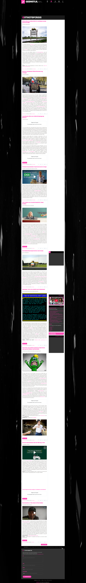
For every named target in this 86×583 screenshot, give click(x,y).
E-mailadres (25, 571)
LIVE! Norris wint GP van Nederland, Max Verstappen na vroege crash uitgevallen (56, 317)
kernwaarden (32, 44)
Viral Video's (38, 580)
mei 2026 (51, 329)
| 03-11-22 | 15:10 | (30, 248)
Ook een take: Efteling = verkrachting (54, 313)
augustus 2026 (52, 326)
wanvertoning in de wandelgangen (28, 151)
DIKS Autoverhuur (49, 580)
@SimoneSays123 (42, 396)
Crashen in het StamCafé (53, 312)
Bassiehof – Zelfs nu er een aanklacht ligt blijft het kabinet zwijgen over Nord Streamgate (56, 322)
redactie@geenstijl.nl (40, 554)
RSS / (36, 547)
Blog (45, 580)
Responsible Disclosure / (51, 547)
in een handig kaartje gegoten (29, 101)
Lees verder (25, 162)
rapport (30, 99)
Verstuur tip (27, 576)
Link (23, 563)
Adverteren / (57, 547)
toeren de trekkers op (29, 460)
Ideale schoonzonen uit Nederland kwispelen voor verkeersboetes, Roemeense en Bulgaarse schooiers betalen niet (56, 315)
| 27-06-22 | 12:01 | (30, 500)
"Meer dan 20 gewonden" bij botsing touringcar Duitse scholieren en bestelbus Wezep (56, 311)
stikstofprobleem (42, 415)
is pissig (29, 381)
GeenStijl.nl (38, 582)
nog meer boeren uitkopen (41, 106)
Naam (24, 567)
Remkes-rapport (41, 281)
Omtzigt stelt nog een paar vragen (33, 535)
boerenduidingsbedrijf (42, 378)
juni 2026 (51, 328)
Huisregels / (33, 547)
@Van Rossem (24, 164)
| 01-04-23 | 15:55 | (30, 164)
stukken (42, 580)
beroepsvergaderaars (40, 52)
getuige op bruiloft (44, 383)
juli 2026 (51, 327)
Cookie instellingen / (45, 547)
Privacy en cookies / (39, 547)
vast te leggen (41, 411)
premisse (26, 49)
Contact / (30, 547)
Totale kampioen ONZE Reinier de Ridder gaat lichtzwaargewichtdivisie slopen (55, 320)
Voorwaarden (60, 547)
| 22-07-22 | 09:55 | (30, 345)
